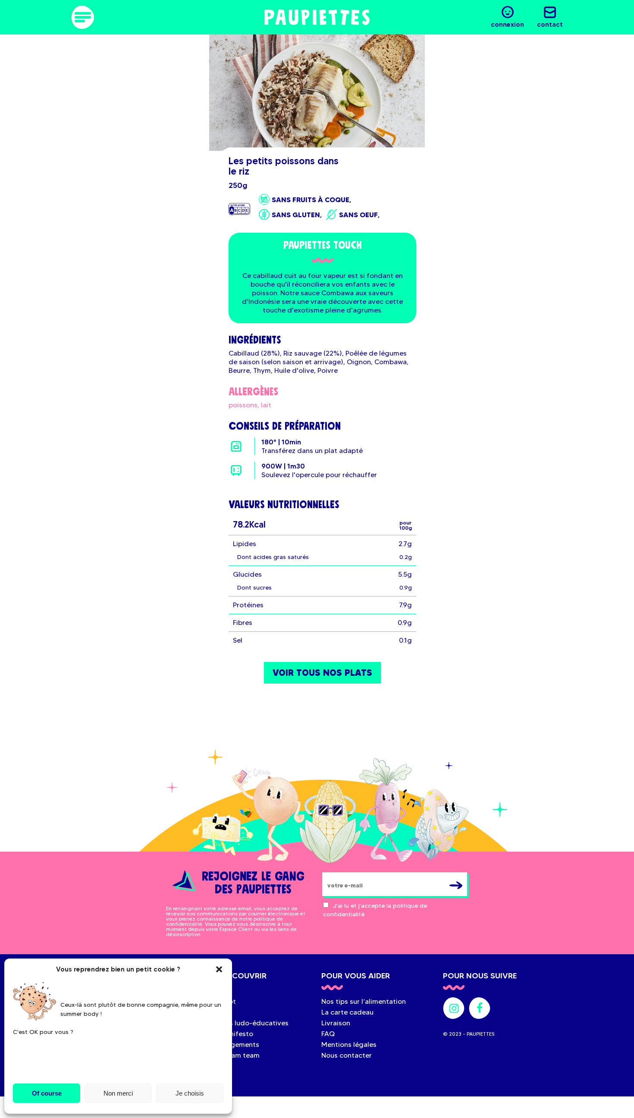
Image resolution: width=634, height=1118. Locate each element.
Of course (47, 1093)
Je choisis (190, 1093)
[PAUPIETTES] (316, 17)
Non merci (118, 1093)
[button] (219, 969)
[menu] (82, 17)
